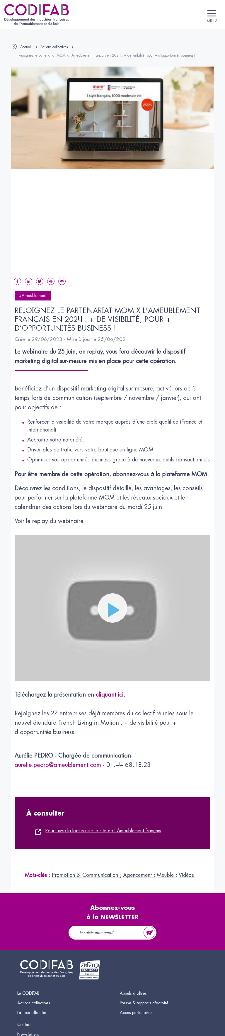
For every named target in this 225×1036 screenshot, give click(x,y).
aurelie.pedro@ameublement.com (58, 765)
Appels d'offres (133, 993)
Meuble (166, 875)
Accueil (26, 47)
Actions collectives (54, 47)
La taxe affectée (31, 1012)
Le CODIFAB (28, 993)
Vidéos (186, 875)
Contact (24, 1025)
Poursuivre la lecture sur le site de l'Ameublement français (103, 830)
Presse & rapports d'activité (144, 1003)
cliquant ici (109, 695)
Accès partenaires (136, 1012)
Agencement (138, 875)
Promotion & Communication (86, 875)
